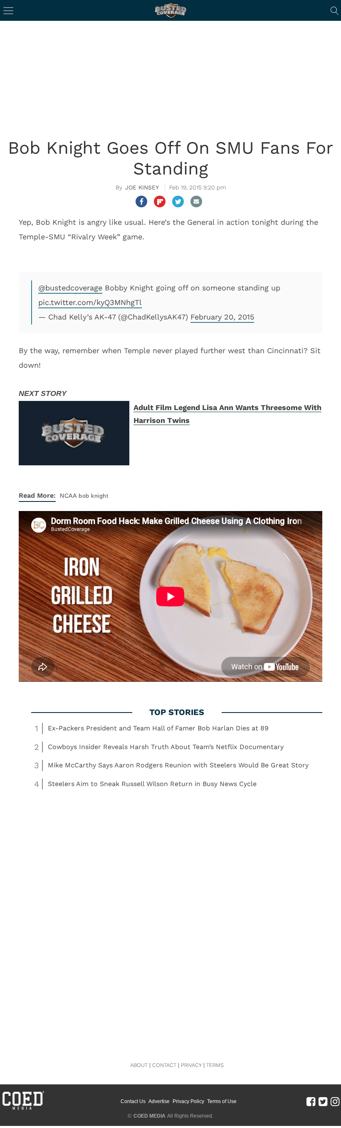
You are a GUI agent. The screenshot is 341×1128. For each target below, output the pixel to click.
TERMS (215, 1065)
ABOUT (139, 1065)
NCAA (68, 495)
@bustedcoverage (70, 287)
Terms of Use (222, 1101)
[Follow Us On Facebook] (311, 1101)
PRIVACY (191, 1065)
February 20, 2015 (222, 316)
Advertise (159, 1101)
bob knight (93, 495)
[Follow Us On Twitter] (323, 1101)
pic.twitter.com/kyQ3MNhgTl (90, 302)
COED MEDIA (149, 1116)
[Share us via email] (196, 201)
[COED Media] (23, 1109)
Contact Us (133, 1101)
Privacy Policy (188, 1101)
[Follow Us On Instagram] (335, 1101)
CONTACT (164, 1065)
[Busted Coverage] (170, 10)
